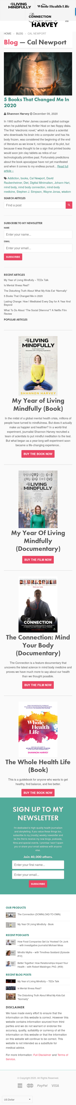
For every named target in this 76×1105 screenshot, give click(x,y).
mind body (10, 187)
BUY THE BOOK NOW (38, 454)
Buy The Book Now (38, 793)
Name (7, 227)
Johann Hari (61, 182)
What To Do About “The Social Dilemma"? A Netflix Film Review (35, 311)
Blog (19, 33)
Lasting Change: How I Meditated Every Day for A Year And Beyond (37, 303)
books (24, 178)
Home (7, 33)
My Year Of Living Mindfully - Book (36, 924)
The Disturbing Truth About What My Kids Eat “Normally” (35, 290)
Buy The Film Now (38, 560)
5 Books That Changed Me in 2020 (36, 102)
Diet (26, 182)
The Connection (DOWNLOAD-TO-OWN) (39, 914)
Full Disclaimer (42, 1055)
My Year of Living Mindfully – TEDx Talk (26, 280)
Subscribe (13, 257)
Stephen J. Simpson (29, 191)
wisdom (66, 191)
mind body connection (31, 187)
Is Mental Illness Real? (16, 285)
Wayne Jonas (51, 191)
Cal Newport (37, 178)
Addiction (13, 178)
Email (7, 241)
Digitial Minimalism (41, 182)
